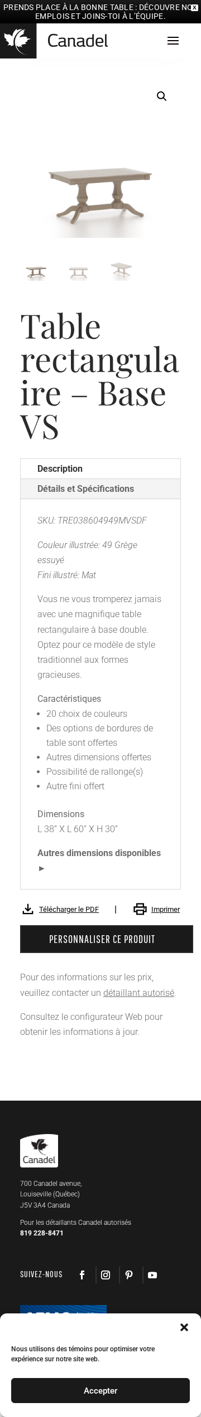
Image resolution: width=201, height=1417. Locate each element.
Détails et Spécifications (85, 488)
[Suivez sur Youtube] (151, 1275)
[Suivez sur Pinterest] (128, 1275)
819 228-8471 (42, 1233)
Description (60, 468)
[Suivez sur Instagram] (104, 1275)
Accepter (100, 1391)
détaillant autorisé (138, 993)
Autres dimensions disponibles (99, 853)
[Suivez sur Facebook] (82, 1275)
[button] (162, 96)
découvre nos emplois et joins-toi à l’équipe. (116, 12)
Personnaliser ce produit (102, 938)
